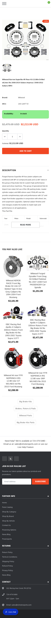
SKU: (4, 104)
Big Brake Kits (25, 401)
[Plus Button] (19, 136)
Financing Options (9, 530)
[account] (41, 4)
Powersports (7, 539)
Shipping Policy (8, 561)
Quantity (5, 131)
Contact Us (6, 525)
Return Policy (7, 552)
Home (4, 503)
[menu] (4, 3)
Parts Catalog (7, 507)
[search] (10, 3)
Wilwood (21, 98)
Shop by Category (9, 512)
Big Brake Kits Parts (25, 422)
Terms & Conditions (9, 557)
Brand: (5, 98)
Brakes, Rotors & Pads (25, 408)
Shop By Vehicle (8, 521)
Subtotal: (5, 143)
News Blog (6, 534)
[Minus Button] (4, 136)
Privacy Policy (7, 570)
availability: (8, 114)
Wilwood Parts (25, 415)
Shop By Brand (8, 516)
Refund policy (7, 566)
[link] (7, 68)
